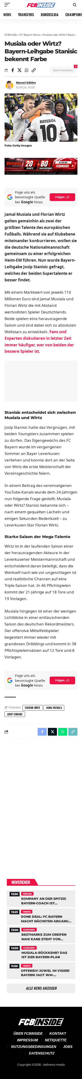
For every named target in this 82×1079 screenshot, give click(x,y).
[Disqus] (41, 802)
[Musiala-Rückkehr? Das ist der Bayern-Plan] (41, 952)
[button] (8, 5)
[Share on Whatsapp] (26, 70)
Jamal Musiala (54, 707)
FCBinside (11, 34)
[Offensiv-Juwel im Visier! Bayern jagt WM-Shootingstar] (41, 970)
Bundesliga (27, 893)
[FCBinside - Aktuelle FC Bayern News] (41, 5)
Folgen (60, 197)
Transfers (27, 911)
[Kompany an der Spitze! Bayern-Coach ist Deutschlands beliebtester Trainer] (41, 898)
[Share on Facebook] (12, 70)
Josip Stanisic (15, 714)
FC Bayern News (30, 34)
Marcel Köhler (26, 82)
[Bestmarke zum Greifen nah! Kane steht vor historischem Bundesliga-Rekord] (41, 934)
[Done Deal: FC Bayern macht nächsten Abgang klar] (41, 916)
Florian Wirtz (32, 707)
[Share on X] (19, 70)
